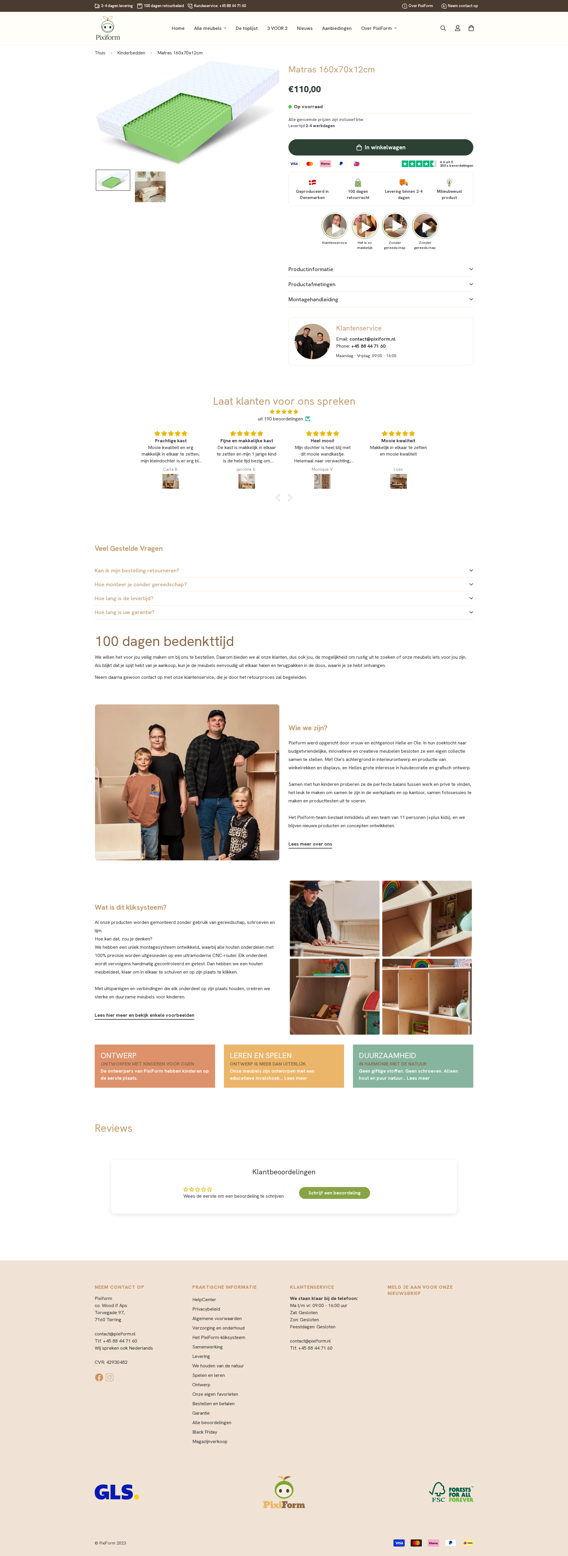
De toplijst (247, 28)
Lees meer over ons (310, 844)
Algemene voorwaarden (217, 1318)
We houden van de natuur (218, 1366)
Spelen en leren (208, 1375)
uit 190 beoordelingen (280, 419)
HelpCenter (204, 1299)
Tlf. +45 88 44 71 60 (116, 1341)
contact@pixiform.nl (115, 1334)
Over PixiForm (421, 5)
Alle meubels (208, 28)
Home (178, 28)
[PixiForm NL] (108, 28)
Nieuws (305, 28)
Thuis (100, 53)
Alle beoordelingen (211, 1422)
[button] (279, 497)
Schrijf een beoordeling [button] (335, 1193)
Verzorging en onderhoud (218, 1328)
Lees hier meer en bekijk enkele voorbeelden (144, 1015)
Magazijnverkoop (209, 1441)
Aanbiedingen (337, 28)
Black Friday (204, 1432)
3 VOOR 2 (277, 28)
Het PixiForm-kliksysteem (218, 1337)
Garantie (201, 1413)
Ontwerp (201, 1385)
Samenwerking (207, 1347)
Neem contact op (463, 5)
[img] (284, 411)
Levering (201, 1356)
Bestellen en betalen (213, 1403)
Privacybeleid (206, 1309)
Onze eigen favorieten (215, 1394)
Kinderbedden (131, 53)
